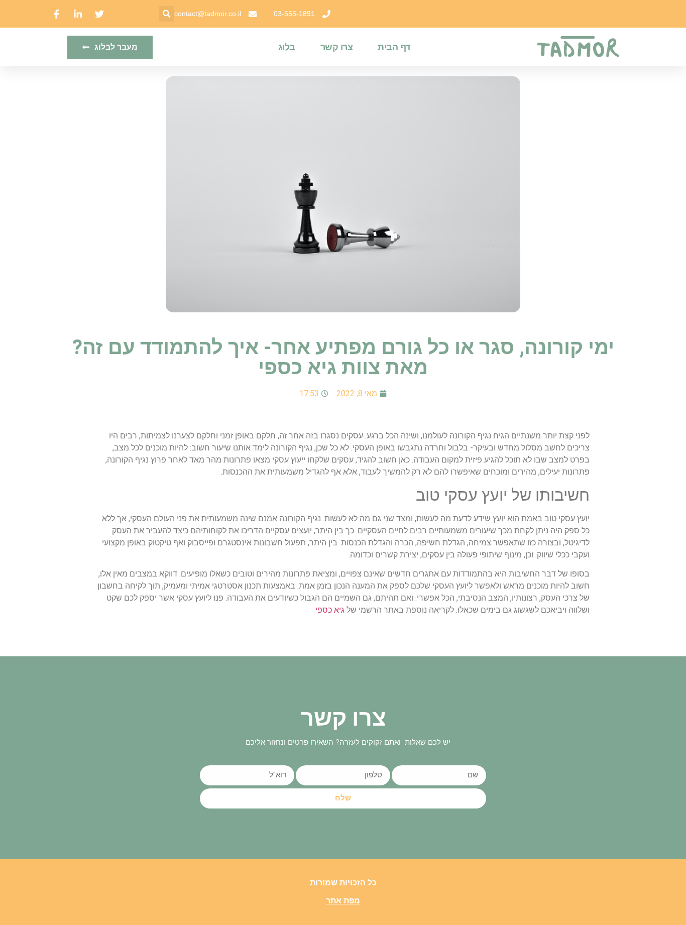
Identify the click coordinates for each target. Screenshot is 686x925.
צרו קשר (336, 47)
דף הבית (394, 47)
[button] (166, 14)
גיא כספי (330, 610)
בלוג (286, 47)
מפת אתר (343, 900)
